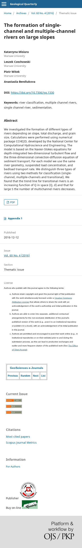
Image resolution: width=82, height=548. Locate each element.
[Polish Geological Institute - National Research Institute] (28, 498)
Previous (13, 375)
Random (25, 375)
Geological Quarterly (23, 4)
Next (35, 375)
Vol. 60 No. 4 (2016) (42, 13)
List (43, 375)
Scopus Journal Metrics (21, 442)
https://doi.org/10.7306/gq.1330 (32, 92)
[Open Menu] (4, 4)
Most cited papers (18, 436)
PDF (12, 202)
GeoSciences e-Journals (26, 367)
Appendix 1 (15, 218)
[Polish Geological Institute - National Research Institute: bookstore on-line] (30, 508)
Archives (21, 13)
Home (7, 13)
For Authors (13, 466)
